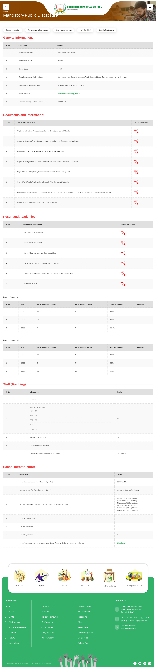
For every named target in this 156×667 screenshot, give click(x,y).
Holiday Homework (49, 617)
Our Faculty (10, 638)
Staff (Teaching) (85, 30)
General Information (13, 30)
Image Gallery (47, 633)
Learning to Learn (12, 643)
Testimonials (83, 627)
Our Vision (9, 612)
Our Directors (11, 633)
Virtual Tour (46, 606)
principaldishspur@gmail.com (133, 620)
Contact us (83, 638)
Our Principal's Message (15, 627)
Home (7, 606)
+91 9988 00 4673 (128, 629)
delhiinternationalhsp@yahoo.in (69, 93)
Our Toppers (47, 622)
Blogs (80, 622)
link (144, 663)
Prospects (82, 617)
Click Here (121, 543)
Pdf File (136, 131)
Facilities (45, 612)
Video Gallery (47, 638)
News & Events (84, 606)
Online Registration (86, 633)
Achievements (84, 612)
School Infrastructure (106, 30)
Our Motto (9, 617)
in (139, 663)
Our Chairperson (12, 622)
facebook (6, 6)
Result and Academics (64, 30)
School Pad (83, 643)
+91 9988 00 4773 (128, 626)
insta (149, 663)
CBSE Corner (47, 627)
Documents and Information (38, 30)
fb (134, 663)
